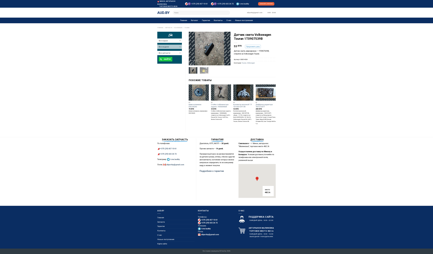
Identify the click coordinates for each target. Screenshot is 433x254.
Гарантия (206, 20)
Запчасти (168, 27)
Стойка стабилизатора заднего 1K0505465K (219, 106)
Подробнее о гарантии (212, 171)
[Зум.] (191, 63)
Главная (183, 20)
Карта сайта (162, 244)
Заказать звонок (266, 4)
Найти (167, 59)
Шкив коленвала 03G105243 (195, 106)
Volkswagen (178, 27)
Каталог (194, 20)
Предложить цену (253, 47)
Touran (186, 27)
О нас (228, 20)
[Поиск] (228, 13)
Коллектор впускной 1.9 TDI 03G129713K (242, 106)
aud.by (163, 12)
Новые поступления (244, 20)
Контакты (218, 20)
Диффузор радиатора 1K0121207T (264, 106)
